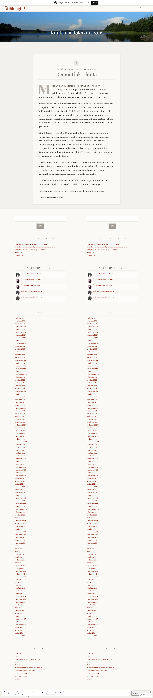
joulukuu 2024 (20, 371)
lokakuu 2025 (20, 346)
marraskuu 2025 (21, 343)
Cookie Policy (50, 694)
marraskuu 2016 (20, 624)
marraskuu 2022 (21, 442)
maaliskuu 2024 (20, 397)
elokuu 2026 (19, 318)
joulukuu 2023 (20, 405)
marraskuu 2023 (21, 408)
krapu (17, 662)
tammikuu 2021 (20, 504)
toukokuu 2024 (20, 391)
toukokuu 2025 (20, 360)
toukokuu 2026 (20, 326)
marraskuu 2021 (20, 475)
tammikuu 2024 (20, 402)
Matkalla (18, 665)
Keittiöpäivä (19, 252)
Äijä (22, 279)
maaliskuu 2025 (20, 366)
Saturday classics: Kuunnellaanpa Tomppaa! (30, 250)
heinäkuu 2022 (20, 453)
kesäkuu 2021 (20, 489)
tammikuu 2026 (20, 338)
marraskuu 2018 (20, 577)
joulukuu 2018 (20, 574)
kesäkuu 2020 (20, 523)
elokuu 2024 (19, 383)
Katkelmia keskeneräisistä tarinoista (27, 659)
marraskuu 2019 (20, 543)
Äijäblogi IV (15, 8)
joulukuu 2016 (20, 622)
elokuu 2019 (19, 551)
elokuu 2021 (19, 484)
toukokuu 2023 (20, 425)
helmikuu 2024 (20, 400)
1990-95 (18, 653)
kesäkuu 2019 (20, 557)
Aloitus (94, 3)
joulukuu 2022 (20, 439)
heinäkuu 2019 (20, 554)
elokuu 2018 (19, 585)
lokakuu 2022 (20, 445)
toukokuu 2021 (20, 492)
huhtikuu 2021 (20, 495)
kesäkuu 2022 (20, 456)
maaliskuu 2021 (20, 498)
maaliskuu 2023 (20, 430)
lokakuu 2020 (20, 512)
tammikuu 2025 (20, 369)
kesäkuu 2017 (19, 613)
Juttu (16, 656)
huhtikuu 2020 (20, 529)
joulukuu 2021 (20, 473)
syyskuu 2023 (20, 414)
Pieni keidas (19, 255)
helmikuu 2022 (20, 467)
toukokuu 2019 (20, 560)
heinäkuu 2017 (20, 610)
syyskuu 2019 (20, 549)
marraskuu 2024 (21, 374)
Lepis (22, 273)
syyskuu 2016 (20, 630)
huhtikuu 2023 (20, 428)
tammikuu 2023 (20, 436)
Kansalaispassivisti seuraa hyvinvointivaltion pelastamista (35, 247)
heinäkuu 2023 (20, 419)
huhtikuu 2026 (20, 329)
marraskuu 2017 (20, 602)
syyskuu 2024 (20, 380)
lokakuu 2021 (19, 478)
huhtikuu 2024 (20, 394)
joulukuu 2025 (20, 340)
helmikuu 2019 (20, 568)
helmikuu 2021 (20, 501)
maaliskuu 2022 (20, 464)
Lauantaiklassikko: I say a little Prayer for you (31, 244)
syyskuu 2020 (20, 515)
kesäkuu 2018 (20, 591)
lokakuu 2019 (19, 546)
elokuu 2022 (19, 450)
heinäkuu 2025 (20, 355)
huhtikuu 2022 (20, 461)
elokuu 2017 (19, 608)
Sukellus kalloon (21, 673)
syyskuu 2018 (20, 582)
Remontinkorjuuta (76, 74)
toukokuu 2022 (20, 459)
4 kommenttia (87, 69)
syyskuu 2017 (19, 605)
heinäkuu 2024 (20, 385)
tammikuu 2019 (20, 571)
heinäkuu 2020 (20, 520)
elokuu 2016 (19, 633)
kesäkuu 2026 (20, 324)
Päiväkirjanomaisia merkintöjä (25, 670)
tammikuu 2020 (20, 537)
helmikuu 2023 (20, 433)
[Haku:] (141, 8)
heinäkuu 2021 (20, 487)
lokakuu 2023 (20, 411)
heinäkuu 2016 (20, 636)
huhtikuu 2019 (20, 563)
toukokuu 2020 (20, 526)
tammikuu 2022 (20, 470)
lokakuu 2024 (20, 377)
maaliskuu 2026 (20, 332)
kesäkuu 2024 (20, 388)
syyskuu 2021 (20, 481)
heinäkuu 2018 (20, 588)
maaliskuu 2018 (20, 596)
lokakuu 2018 (19, 579)
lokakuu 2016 (19, 627)
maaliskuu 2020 (20, 532)
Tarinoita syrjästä (21, 676)
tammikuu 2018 (20, 599)
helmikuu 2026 (20, 335)
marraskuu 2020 (21, 509)
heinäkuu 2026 (20, 321)
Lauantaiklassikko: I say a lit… (33, 273)
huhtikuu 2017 (20, 616)
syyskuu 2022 (20, 447)
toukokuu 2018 (20, 594)
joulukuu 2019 (20, 540)
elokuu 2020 (19, 518)
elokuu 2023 (19, 416)
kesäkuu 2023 (20, 422)
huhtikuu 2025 (20, 363)
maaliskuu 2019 (20, 565)
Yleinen (17, 679)
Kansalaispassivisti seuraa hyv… (32, 285)
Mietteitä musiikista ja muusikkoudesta (28, 668)
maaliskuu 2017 (20, 619)
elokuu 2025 (19, 352)
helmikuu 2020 (20, 534)
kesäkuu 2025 (20, 357)
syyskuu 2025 (20, 349)
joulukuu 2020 (20, 506)
